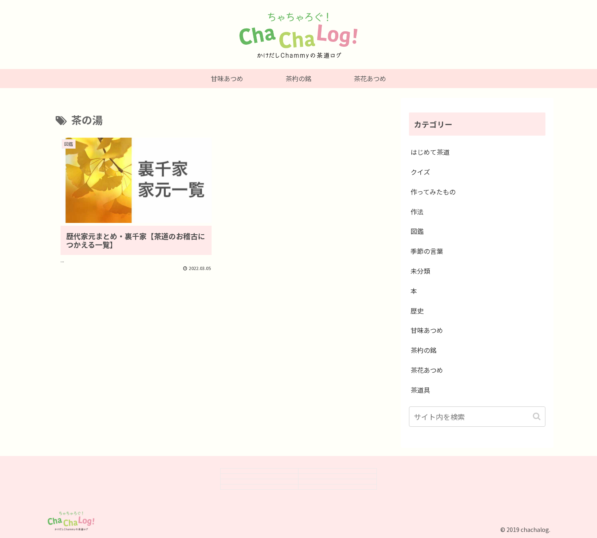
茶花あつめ (427, 370)
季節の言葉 (427, 251)
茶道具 (420, 390)
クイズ (420, 172)
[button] (537, 416)
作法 (417, 211)
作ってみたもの (433, 192)
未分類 (420, 271)
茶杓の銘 (424, 350)
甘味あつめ (427, 330)
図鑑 (417, 231)
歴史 (417, 310)
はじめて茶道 (430, 152)
